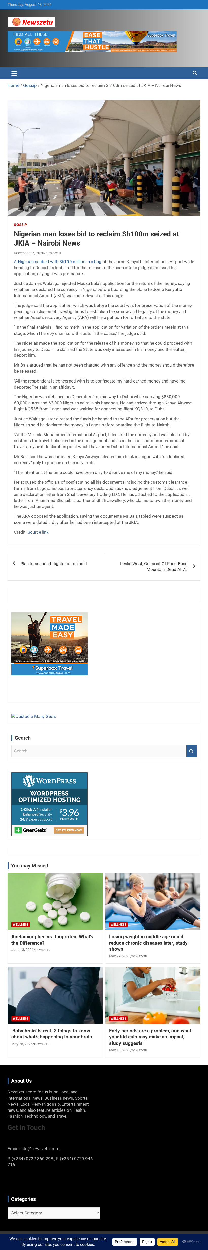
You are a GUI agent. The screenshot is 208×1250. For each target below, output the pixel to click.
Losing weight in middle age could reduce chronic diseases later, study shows (148, 943)
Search (191, 751)
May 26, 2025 (22, 1044)
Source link (38, 532)
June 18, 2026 (22, 950)
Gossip (20, 225)
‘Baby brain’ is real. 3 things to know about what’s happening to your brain (51, 1034)
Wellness (20, 924)
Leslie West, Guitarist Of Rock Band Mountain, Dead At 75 (154, 566)
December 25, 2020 (29, 253)
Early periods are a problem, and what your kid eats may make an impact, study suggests (150, 1037)
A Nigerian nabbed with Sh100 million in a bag (57, 261)
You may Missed (29, 866)
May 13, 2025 (119, 1050)
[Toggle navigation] (14, 73)
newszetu (53, 253)
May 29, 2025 (119, 956)
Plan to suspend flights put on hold (53, 563)
